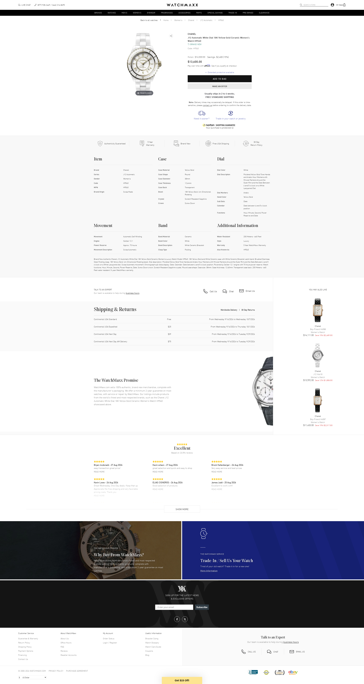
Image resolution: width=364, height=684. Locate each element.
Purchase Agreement (77, 670)
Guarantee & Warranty (28, 638)
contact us (207, 105)
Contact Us (23, 659)
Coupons (149, 650)
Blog (147, 655)
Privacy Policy (56, 670)
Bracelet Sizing (151, 638)
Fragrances (167, 12)
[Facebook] (177, 619)
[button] (341, 4)
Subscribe (201, 607)
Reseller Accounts (68, 655)
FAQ (62, 646)
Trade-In (232, 12)
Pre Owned (248, 12)
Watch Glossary (152, 642)
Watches (112, 12)
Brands (98, 12)
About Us (65, 638)
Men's (124, 12)
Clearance (264, 12)
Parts (199, 12)
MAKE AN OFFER (219, 86)
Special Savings (215, 12)
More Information (209, 570)
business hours (132, 293)
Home (165, 20)
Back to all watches (149, 20)
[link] (201, 115)
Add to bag (220, 78)
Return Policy (24, 642)
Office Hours (66, 642)
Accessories (184, 12)
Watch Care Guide (153, 646)
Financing (22, 655)
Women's (137, 12)
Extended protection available (219, 72)
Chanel (191, 20)
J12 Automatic (206, 20)
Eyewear (151, 12)
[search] (301, 5)
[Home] (182, 5)
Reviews (64, 650)
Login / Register (110, 642)
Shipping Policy (25, 646)
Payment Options (25, 650)
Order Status (108, 638)
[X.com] (185, 619)
